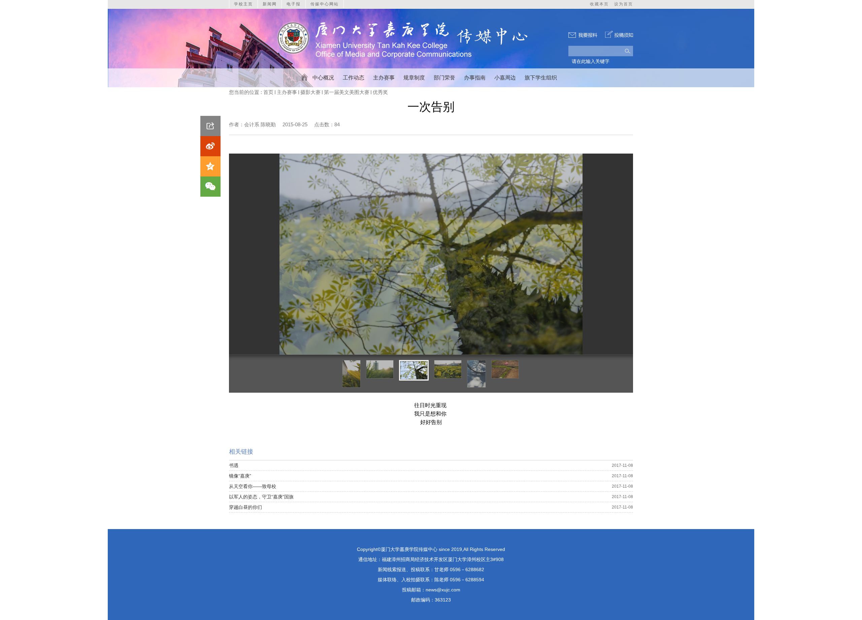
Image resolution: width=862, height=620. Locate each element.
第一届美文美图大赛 (346, 92)
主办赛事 (384, 77)
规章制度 (414, 77)
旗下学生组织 (541, 77)
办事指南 (475, 77)
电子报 (294, 4)
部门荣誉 (444, 77)
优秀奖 (380, 92)
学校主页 (243, 4)
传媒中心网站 (324, 4)
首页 (268, 92)
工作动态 (353, 77)
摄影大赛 (310, 92)
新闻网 (270, 4)
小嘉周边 (505, 77)
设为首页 (623, 4)
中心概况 (323, 77)
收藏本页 (599, 4)
